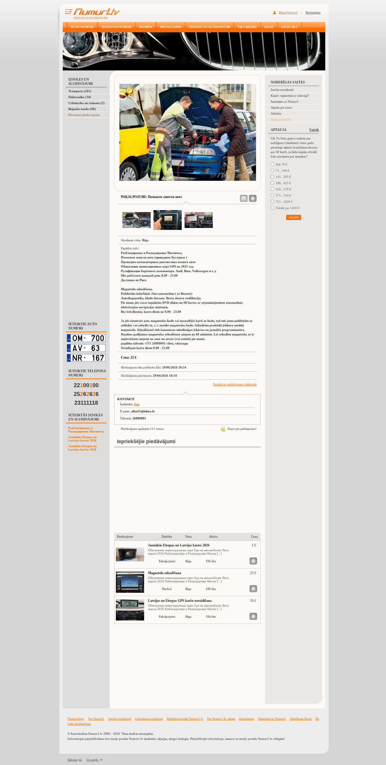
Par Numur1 (96, 718)
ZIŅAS (269, 27)
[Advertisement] (85, 132)
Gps (136, 404)
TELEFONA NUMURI (116, 27)
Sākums (73, 759)
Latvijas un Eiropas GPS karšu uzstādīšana (180, 601)
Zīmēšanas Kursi (300, 718)
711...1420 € (284, 201)
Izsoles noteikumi (282, 89)
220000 (86, 385)
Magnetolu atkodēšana (164, 573)
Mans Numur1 (288, 12)
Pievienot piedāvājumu (84, 115)
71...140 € (282, 170)
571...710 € (283, 195)
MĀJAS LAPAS (170, 27)
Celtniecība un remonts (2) (86, 103)
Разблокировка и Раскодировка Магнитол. (86, 429)
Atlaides (276, 113)
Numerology (76, 718)
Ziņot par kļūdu (281, 119)
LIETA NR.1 (289, 27)
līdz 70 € (281, 164)
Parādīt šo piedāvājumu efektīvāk (235, 384)
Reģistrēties (313, 12)
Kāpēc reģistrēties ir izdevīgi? (290, 95)
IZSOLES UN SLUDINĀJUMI (209, 27)
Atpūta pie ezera (281, 107)
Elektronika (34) (79, 97)
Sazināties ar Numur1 (285, 101)
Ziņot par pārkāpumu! (242, 428)
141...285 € (283, 176)
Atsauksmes (246, 718)
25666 (86, 394)
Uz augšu (92, 759)
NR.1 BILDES (247, 27)
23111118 (86, 403)
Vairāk (314, 130)
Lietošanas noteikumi (149, 718)
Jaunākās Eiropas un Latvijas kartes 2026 (82, 438)
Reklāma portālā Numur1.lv (185, 718)
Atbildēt (294, 217)
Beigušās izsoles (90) (82, 109)
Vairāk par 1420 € (288, 208)
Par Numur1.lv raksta (221, 718)
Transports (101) (79, 91)
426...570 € (283, 189)
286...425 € (283, 183)
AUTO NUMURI (82, 27)
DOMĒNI (145, 27)
